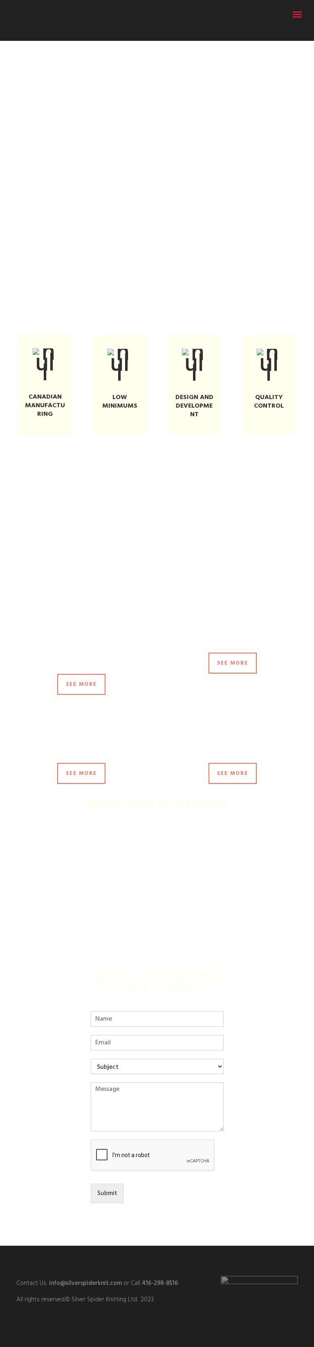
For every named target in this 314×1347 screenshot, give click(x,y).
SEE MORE (81, 684)
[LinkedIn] (142, 1260)
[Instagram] (157, 1260)
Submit (107, 1193)
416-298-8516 (160, 1283)
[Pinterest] (171, 1260)
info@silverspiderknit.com (84, 1283)
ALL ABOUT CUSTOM (157, 522)
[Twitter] (127, 1260)
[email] (186, 1260)
